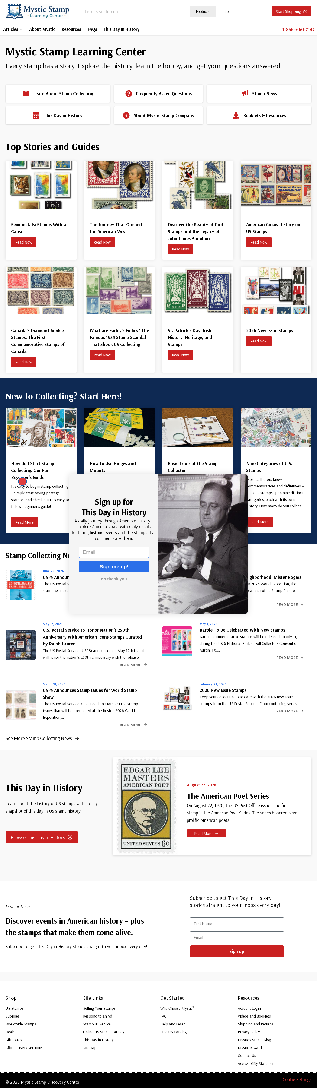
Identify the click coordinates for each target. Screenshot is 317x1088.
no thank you (114, 579)
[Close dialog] (22, 481)
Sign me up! (114, 566)
